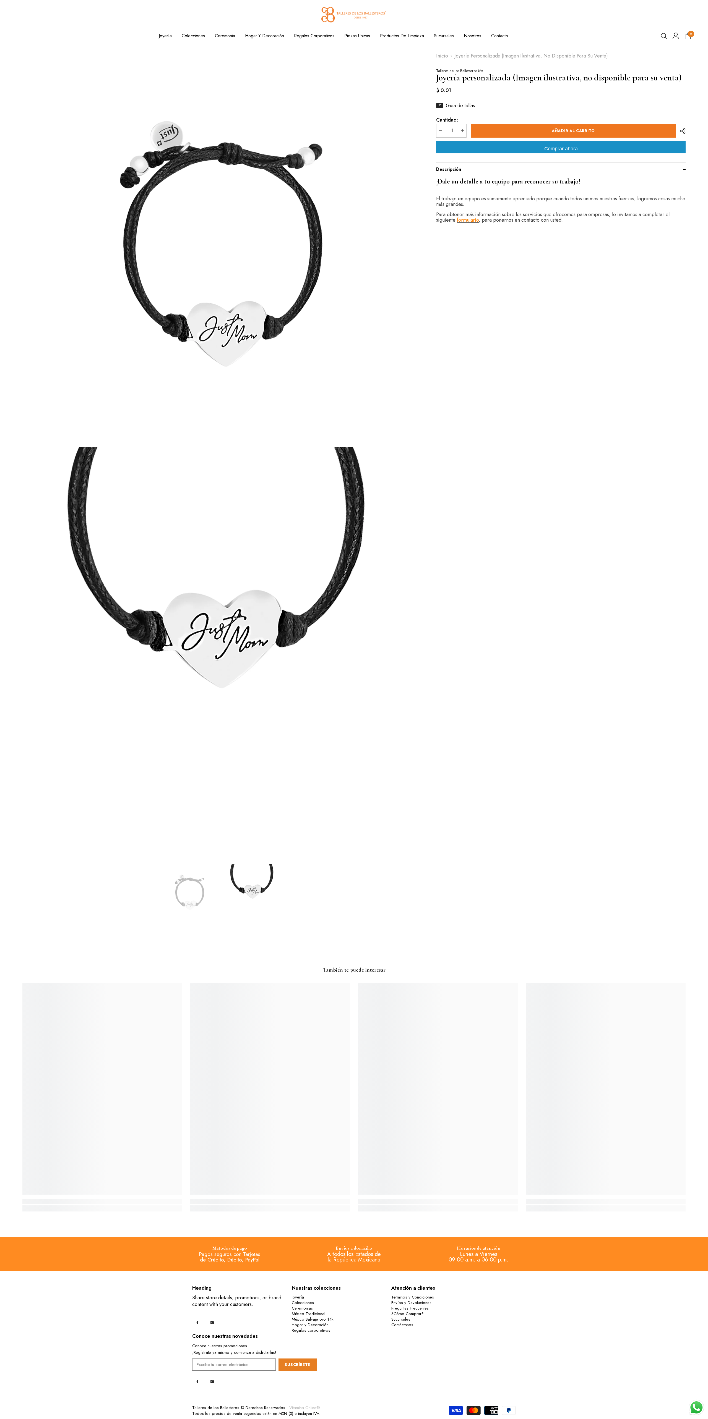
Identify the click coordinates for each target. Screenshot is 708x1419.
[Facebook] (197, 1322)
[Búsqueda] (664, 36)
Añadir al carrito (573, 130)
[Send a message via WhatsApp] (696, 1407)
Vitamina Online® (304, 1408)
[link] (102, 1201)
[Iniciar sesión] (676, 36)
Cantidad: (447, 120)
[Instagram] (212, 1322)
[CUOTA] (681, 131)
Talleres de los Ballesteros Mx (459, 71)
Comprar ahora (561, 148)
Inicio (442, 56)
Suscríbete (297, 1364)
